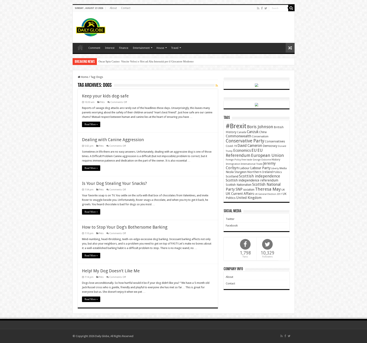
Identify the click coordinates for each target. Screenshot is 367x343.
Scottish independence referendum (252, 180)
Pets (102, 102)
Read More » (91, 124)
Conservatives (275, 141)
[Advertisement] (214, 25)
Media (283, 168)
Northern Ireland (260, 172)
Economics (242, 150)
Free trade (246, 159)
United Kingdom (248, 198)
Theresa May (268, 189)
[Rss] (258, 8)
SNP (239, 189)
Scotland (232, 176)
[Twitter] (266, 8)
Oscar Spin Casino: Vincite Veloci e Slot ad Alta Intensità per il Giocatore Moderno (146, 61)
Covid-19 (231, 146)
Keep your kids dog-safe (105, 95)
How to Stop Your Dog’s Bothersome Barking (124, 227)
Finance (123, 47)
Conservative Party (245, 140)
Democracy (270, 146)
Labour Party (260, 168)
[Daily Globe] (91, 26)
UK (283, 189)
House (160, 47)
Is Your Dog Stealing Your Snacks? (114, 183)
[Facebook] (262, 8)
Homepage (80, 47)
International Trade (252, 164)
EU (254, 150)
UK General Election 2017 (268, 194)
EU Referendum (244, 153)
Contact (125, 8)
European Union (267, 155)
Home (84, 77)
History (276, 159)
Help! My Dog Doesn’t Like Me (111, 270)
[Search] (291, 8)
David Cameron (249, 145)
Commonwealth (238, 136)
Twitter (230, 219)
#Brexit (236, 126)
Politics (277, 172)
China (263, 132)
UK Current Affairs (240, 194)
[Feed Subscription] (217, 85)
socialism (248, 189)
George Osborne (262, 159)
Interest (109, 47)
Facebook (232, 225)
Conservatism (260, 136)
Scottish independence (259, 176)
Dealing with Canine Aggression (113, 139)
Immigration (233, 163)
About (113, 8)
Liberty (275, 168)
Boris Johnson (260, 126)
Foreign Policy (233, 159)
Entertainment (141, 47)
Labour (244, 168)
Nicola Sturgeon (236, 172)
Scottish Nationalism (238, 184)
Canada (241, 132)
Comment (94, 47)
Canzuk (252, 132)
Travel (174, 47)
